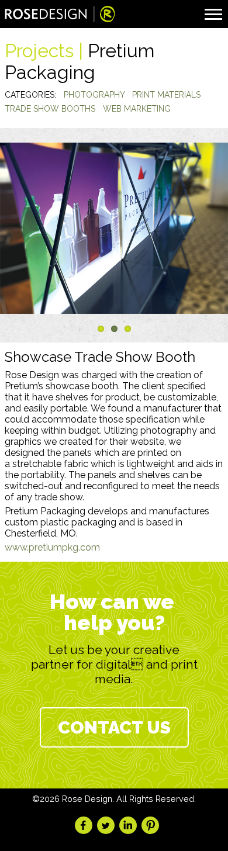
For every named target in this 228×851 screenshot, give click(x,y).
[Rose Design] (60, 15)
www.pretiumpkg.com (52, 547)
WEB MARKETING (137, 108)
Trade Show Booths (50, 108)
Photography (94, 94)
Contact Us (114, 727)
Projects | (46, 50)
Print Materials (166, 94)
